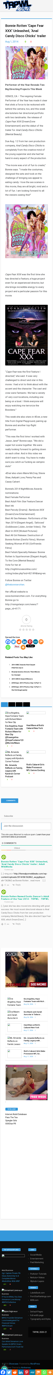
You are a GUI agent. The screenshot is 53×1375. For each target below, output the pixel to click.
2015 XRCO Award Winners (22, 679)
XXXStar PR (10, 1124)
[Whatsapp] (8, 647)
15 (29, 731)
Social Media (36, 1255)
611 (4, 1284)
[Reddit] (19, 641)
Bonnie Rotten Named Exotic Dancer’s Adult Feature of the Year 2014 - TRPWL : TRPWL (25, 897)
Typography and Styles (40, 1319)
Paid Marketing (37, 1262)
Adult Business (7, 1270)
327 (4, 1329)
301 (4, 1350)
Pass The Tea (11, 1117)
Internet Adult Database (16, 1114)
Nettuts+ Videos (37, 1277)
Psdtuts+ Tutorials (38, 1274)
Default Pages (36, 1311)
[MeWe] (35, 641)
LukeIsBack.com (37, 1293)
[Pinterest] (30, 641)
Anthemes (26, 1367)
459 (4, 1305)
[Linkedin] (24, 641)
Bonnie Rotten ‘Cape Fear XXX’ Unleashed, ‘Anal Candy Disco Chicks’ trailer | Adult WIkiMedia (24, 864)
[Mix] (41, 641)
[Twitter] (13, 641)
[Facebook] (8, 641)
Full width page (37, 1315)
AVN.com (34, 1300)
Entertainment (36, 1258)
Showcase (13, 1364)
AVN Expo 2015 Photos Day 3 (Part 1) (26, 683)
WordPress (35, 1364)
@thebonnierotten (14, 584)
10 (10, 1329)
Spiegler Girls (11, 1120)
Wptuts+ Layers (37, 1281)
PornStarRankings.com (40, 1296)
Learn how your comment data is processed (25, 835)
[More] (23, 647)
